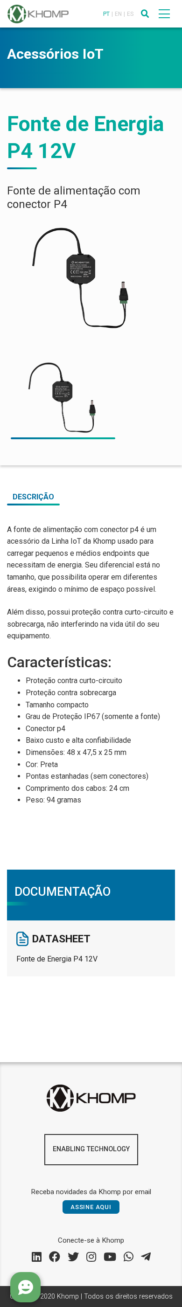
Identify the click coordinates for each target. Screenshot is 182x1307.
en (118, 14)
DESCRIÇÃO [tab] (33, 496)
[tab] (63, 397)
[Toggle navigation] (164, 14)
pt (106, 14)
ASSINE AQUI (91, 1206)
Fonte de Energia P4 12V (57, 958)
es (130, 14)
